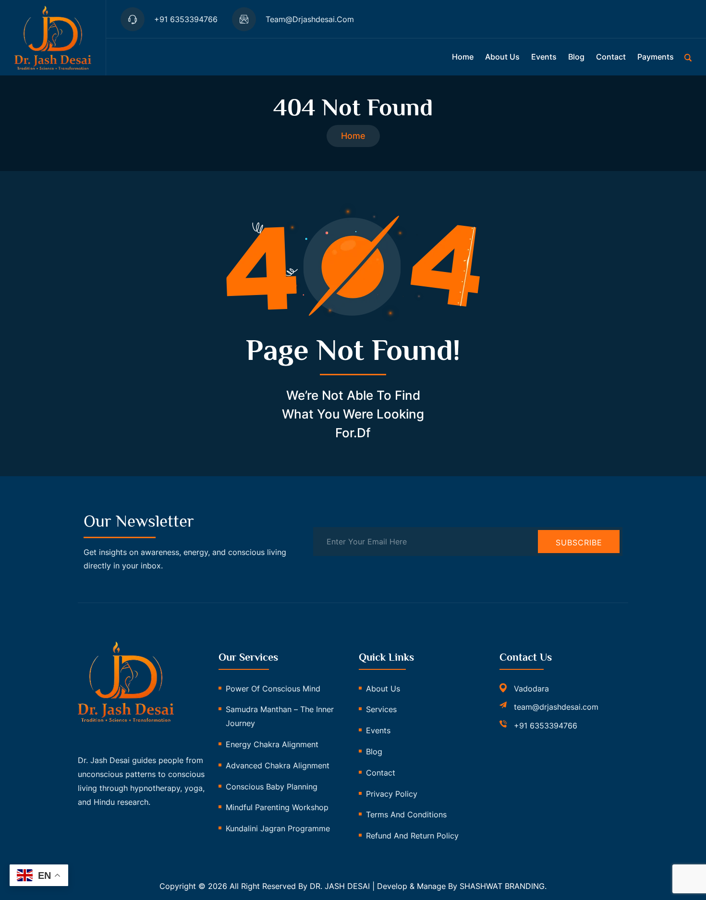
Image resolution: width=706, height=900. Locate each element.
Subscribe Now (579, 545)
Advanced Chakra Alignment (277, 765)
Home (463, 57)
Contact (611, 57)
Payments (655, 57)
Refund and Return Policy (412, 835)
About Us (383, 688)
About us (502, 57)
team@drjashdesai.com (556, 707)
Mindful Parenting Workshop (277, 807)
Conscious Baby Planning (271, 786)
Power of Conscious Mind (273, 688)
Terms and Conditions (406, 814)
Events (544, 57)
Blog (576, 57)
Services (381, 709)
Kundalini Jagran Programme (278, 828)
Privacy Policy (391, 794)
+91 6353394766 (545, 725)
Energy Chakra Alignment (272, 744)
